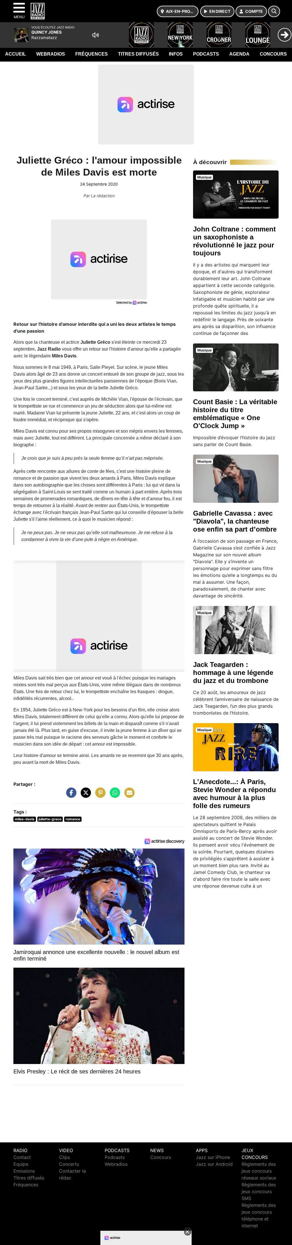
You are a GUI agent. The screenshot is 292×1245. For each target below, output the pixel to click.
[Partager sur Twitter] (84, 795)
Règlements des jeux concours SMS (259, 1191)
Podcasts (206, 54)
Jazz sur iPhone (213, 1157)
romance (73, 819)
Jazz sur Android (214, 1164)
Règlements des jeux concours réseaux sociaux (259, 1171)
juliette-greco (49, 819)
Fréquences (91, 54)
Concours (273, 54)
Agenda (239, 54)
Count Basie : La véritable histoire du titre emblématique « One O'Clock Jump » (235, 414)
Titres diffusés (138, 54)
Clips (64, 1157)
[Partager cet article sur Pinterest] (99, 795)
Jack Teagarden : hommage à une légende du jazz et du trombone (233, 672)
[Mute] (95, 35)
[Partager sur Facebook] (69, 795)
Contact (22, 1157)
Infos (176, 54)
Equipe (20, 1164)
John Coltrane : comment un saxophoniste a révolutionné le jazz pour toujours (234, 241)
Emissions (24, 1171)
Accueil (15, 54)
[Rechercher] (274, 11)
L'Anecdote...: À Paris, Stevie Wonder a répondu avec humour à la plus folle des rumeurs (234, 793)
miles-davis (25, 819)
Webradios (50, 54)
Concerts (69, 1164)
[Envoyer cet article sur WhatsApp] (113, 795)
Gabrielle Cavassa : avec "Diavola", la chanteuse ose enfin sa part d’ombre (235, 521)
